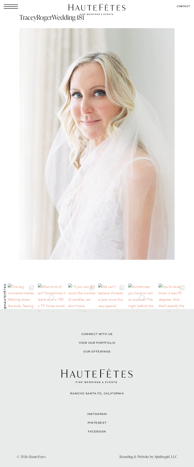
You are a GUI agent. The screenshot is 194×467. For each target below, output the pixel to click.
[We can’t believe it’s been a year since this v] (112, 297)
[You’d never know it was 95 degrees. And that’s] (172, 297)
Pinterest (97, 423)
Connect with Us (97, 334)
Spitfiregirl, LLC (165, 456)
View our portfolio (97, 343)
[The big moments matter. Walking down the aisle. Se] (21, 297)
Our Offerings (97, 351)
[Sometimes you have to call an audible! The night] (142, 297)
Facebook (97, 431)
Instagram (97, 414)
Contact (183, 6)
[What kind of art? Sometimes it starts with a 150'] (52, 297)
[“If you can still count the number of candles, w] (82, 297)
